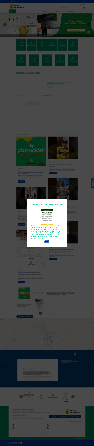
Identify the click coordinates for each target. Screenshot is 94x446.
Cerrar (46, 241)
